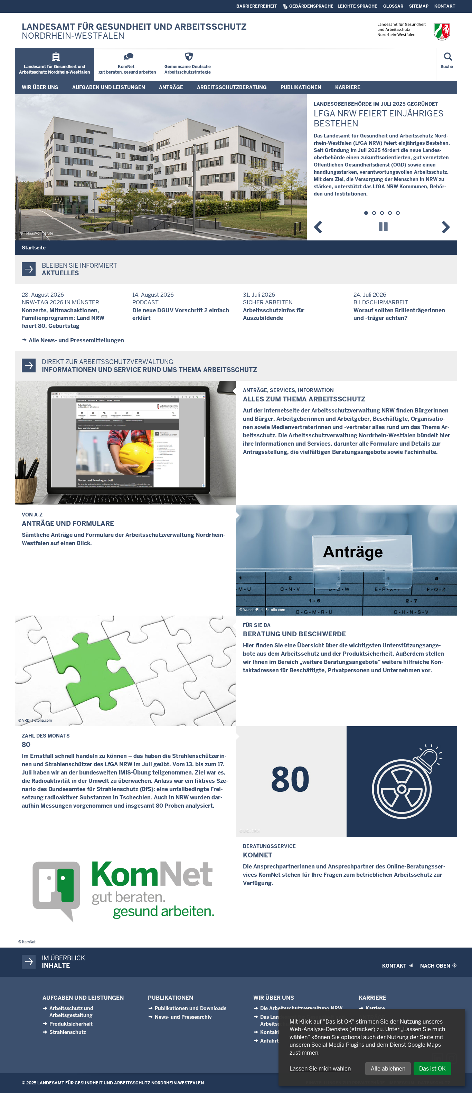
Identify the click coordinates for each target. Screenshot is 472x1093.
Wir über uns (273, 997)
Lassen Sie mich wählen (320, 1068)
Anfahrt (269, 1041)
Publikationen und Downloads (190, 1008)
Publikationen (170, 997)
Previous (321, 226)
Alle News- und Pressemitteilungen (76, 340)
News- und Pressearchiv (183, 1017)
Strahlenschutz (67, 1032)
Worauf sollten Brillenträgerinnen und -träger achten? (399, 314)
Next (443, 226)
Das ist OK (432, 1068)
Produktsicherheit (71, 1024)
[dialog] (372, 1047)
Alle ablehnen (388, 1068)
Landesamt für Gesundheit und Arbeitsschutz (134, 31)
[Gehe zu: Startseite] (414, 31)
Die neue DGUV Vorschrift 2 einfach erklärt (180, 314)
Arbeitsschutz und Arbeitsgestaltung (71, 1011)
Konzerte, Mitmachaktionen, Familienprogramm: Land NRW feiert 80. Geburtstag (63, 318)
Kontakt (270, 1032)
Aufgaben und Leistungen (83, 997)
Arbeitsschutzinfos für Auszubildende (273, 314)
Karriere (372, 997)
